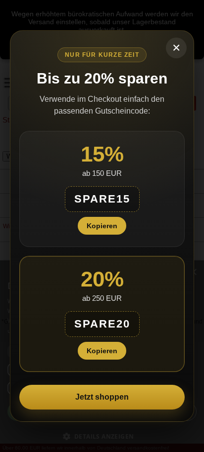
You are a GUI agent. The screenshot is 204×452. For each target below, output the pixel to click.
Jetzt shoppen (102, 397)
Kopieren (102, 226)
